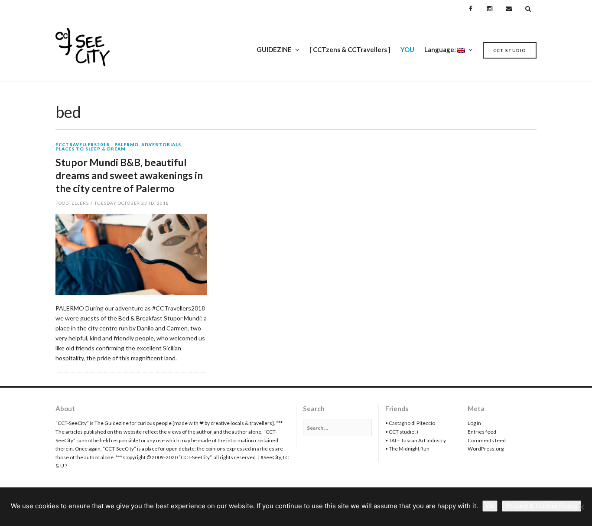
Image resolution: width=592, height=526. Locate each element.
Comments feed (487, 440)
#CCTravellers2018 (82, 145)
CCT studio (509, 50)
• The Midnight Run (407, 448)
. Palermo (125, 145)
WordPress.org (486, 448)
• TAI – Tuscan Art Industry (415, 440)
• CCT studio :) (401, 431)
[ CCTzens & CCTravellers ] (349, 49)
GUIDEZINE (274, 49)
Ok (490, 506)
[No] (581, 507)
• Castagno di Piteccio (410, 423)
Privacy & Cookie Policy (541, 506)
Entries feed (482, 431)
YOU (407, 49)
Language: (440, 49)
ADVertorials (161, 145)
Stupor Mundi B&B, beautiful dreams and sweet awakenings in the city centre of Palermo (129, 175)
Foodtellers (72, 203)
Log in (474, 423)
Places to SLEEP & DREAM (90, 149)
